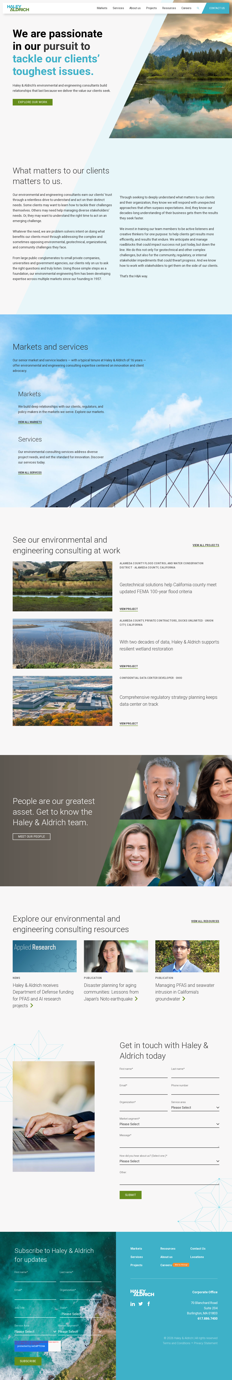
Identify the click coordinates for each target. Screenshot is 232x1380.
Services (136, 1257)
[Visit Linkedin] (133, 1304)
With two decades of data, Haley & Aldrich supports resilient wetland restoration (169, 645)
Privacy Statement (206, 1343)
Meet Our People (31, 836)
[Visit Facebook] (149, 1304)
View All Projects (206, 545)
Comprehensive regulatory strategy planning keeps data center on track (169, 701)
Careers (166, 1265)
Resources (167, 1248)
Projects (136, 1265)
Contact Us (198, 1248)
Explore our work (32, 102)
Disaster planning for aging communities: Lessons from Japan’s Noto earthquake (111, 992)
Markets (136, 1248)
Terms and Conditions (176, 1343)
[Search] (200, 8)
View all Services (30, 472)
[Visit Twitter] (141, 1304)
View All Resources (205, 921)
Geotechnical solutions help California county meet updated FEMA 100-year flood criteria (168, 588)
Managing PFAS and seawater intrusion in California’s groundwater (184, 992)
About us (166, 1257)
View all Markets (30, 422)
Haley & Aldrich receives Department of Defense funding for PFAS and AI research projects (43, 995)
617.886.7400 (208, 1318)
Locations (197, 1257)
